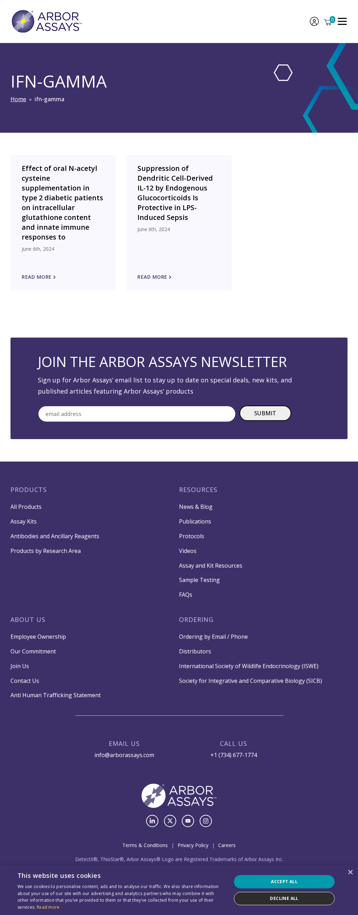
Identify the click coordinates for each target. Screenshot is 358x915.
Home (18, 99)
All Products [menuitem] (26, 507)
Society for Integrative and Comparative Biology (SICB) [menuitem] (250, 681)
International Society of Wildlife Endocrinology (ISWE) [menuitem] (248, 666)
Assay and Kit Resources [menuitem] (210, 565)
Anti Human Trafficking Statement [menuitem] (55, 695)
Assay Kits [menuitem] (23, 521)
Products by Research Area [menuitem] (45, 551)
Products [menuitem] (28, 489)
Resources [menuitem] (198, 489)
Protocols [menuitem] (191, 536)
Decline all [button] (284, 898)
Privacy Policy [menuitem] (193, 845)
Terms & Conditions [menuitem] (145, 845)
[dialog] (179, 890)
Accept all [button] (284, 882)
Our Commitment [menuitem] (33, 651)
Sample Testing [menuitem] (199, 580)
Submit (265, 413)
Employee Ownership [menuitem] (38, 636)
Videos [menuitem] (187, 551)
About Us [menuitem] (27, 619)
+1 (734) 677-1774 (233, 755)
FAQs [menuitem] (185, 594)
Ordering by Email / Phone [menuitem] (213, 636)
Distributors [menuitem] (195, 651)
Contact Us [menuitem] (24, 681)
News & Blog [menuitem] (196, 507)
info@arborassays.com (124, 755)
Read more (48, 907)
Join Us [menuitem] (19, 666)
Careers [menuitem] (227, 845)
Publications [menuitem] (195, 521)
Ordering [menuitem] (196, 619)
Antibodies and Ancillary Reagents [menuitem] (54, 536)
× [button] (350, 872)
